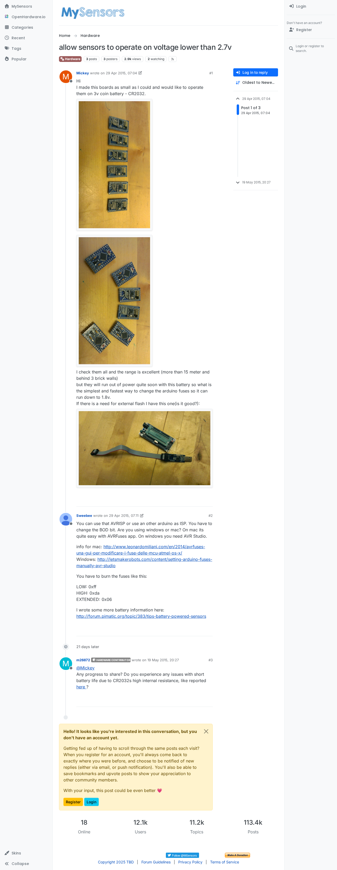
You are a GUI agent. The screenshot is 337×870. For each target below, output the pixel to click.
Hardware (72, 59)
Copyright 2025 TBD (116, 862)
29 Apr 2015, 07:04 (121, 73)
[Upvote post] (188, 500)
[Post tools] (208, 500)
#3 (211, 660)
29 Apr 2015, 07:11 (123, 515)
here (81, 686)
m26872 (83, 660)
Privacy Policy (190, 862)
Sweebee (84, 515)
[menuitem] (311, 6)
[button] (26, 853)
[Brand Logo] (93, 12)
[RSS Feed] (172, 59)
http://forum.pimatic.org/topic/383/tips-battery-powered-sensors (141, 616)
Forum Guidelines (156, 862)
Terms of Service (224, 862)
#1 (211, 73)
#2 (211, 515)
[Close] (206, 731)
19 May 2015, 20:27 (163, 660)
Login (91, 802)
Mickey (82, 73)
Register (73, 802)
